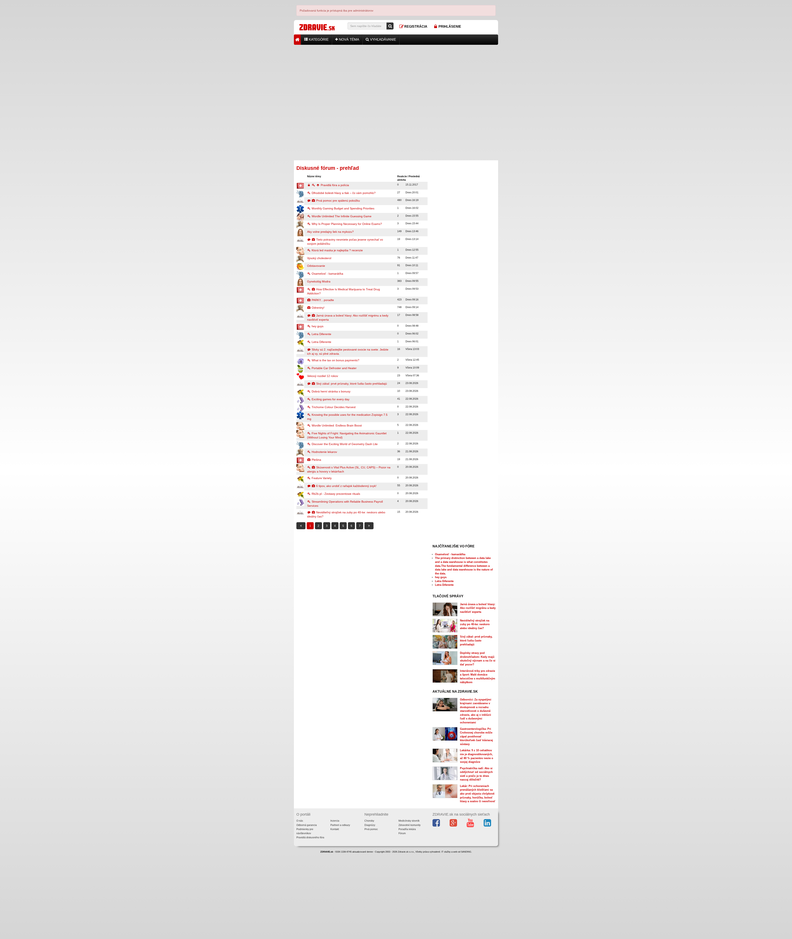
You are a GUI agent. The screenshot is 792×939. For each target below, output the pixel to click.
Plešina (316, 459)
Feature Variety (321, 478)
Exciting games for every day (330, 399)
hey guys (317, 326)
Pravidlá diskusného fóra (310, 837)
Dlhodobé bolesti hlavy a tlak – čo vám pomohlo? (343, 193)
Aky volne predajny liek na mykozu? (330, 231)
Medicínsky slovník (409, 820)
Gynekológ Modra (318, 281)
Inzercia (334, 820)
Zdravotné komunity (409, 825)
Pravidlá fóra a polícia (334, 185)
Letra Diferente (321, 334)
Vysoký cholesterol (319, 258)
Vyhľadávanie (382, 39)
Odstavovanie (316, 265)
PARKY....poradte (322, 300)
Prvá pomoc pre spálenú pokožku (337, 200)
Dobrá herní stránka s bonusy (330, 391)
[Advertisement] (396, 74)
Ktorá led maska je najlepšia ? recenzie (337, 250)
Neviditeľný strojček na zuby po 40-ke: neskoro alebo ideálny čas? (475, 624)
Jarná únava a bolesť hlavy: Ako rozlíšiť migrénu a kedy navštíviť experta (478, 608)
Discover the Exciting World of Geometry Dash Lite (344, 444)
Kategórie (318, 39)
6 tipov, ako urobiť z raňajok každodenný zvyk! (345, 486)
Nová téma (348, 39)
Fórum (402, 833)
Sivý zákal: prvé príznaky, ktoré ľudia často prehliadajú (351, 383)
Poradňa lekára (407, 829)
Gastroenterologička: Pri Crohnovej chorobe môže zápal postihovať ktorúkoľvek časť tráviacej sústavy (476, 736)
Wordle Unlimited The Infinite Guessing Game (341, 216)
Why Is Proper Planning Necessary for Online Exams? (346, 224)
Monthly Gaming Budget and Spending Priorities (342, 208)
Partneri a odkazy (340, 825)
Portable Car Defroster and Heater (334, 368)
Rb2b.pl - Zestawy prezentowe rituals (335, 493)
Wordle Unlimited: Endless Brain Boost (336, 425)
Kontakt (334, 829)
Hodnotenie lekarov (324, 452)
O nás (299, 820)
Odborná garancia (306, 825)
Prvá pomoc (371, 829)
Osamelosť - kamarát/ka (327, 273)
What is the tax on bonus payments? (335, 360)
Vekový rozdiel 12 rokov (322, 376)
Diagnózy (369, 825)
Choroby (369, 820)
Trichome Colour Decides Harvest (333, 407)
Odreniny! (317, 307)
